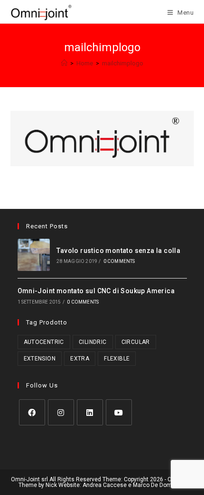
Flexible (117, 358)
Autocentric (44, 342)
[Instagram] (61, 412)
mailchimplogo (122, 63)
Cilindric (93, 342)
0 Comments (119, 261)
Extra (79, 358)
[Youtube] (119, 412)
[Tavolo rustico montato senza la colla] (34, 255)
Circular (135, 342)
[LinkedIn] (90, 412)
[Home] (64, 63)
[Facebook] (32, 412)
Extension (40, 358)
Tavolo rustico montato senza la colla (118, 250)
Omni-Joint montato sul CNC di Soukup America (96, 291)
